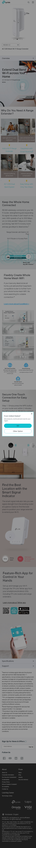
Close (31, 414)
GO (18, 426)
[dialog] (18, 424)
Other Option (18, 431)
